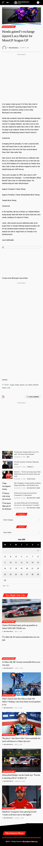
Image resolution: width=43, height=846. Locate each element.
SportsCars (31, 479)
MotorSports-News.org (30, 841)
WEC (28, 457)
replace (4, 388)
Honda (17, 385)
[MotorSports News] (21, 2)
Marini (31, 385)
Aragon (12, 385)
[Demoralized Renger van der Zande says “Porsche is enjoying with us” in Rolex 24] (21, 760)
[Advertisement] (21, 77)
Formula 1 (30, 467)
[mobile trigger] (4, 2)
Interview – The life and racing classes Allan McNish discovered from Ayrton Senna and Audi (27, 474)
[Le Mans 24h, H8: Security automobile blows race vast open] (21, 647)
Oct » (7, 586)
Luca (26, 385)
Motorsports (13, 47)
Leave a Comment (34, 397)
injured (22, 385)
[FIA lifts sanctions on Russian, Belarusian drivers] (7, 465)
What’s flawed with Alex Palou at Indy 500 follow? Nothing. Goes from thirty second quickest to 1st (21, 702)
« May (3, 586)
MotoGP (35, 385)
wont (8, 388)
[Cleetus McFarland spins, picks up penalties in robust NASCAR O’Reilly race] (21, 610)
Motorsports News (8, 26)
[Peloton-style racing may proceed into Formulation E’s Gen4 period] (7, 496)
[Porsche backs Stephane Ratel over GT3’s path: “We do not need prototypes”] (7, 455)
